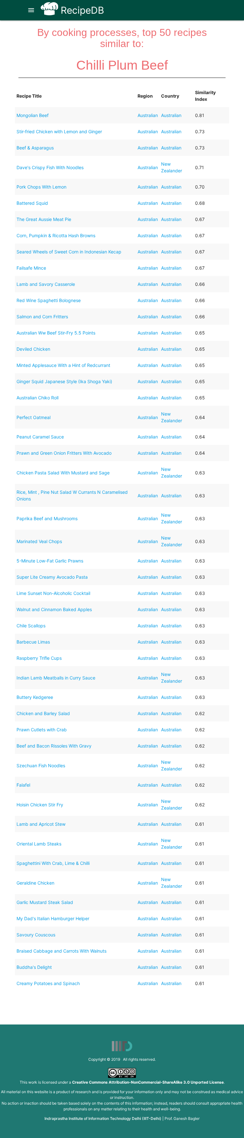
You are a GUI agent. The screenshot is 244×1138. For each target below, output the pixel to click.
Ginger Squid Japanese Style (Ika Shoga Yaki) (64, 381)
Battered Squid (32, 203)
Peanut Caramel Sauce (40, 436)
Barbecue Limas (33, 642)
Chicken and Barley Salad (43, 713)
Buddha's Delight (34, 967)
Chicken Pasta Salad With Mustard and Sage (63, 472)
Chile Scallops (31, 625)
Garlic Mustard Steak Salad (45, 902)
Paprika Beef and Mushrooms (47, 518)
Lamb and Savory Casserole (46, 284)
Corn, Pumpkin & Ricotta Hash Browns (56, 235)
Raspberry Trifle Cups (39, 658)
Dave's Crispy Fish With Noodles (50, 167)
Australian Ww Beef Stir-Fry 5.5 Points (56, 332)
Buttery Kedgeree (35, 697)
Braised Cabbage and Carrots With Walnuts (61, 951)
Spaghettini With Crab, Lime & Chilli (53, 863)
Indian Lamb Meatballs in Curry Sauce (56, 677)
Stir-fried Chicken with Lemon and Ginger (59, 131)
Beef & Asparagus (35, 147)
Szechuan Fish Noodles (41, 765)
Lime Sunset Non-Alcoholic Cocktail (53, 593)
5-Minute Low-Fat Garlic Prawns (50, 560)
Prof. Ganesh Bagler (182, 1118)
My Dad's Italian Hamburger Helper (53, 918)
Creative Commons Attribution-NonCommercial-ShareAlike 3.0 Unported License (148, 1082)
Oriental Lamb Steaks (39, 843)
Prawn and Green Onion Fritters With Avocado (64, 453)
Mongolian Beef (33, 115)
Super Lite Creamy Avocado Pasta (52, 577)
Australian (148, 115)
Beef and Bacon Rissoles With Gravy (54, 745)
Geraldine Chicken (35, 883)
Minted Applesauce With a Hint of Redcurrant (63, 365)
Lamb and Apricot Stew (41, 824)
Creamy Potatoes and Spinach (48, 983)
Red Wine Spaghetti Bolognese (49, 300)
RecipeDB (81, 10)
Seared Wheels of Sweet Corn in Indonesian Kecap (69, 251)
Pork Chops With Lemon (41, 187)
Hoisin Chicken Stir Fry (40, 804)
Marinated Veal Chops (39, 541)
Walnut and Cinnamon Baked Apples (54, 609)
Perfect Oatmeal (34, 417)
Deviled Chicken (33, 349)
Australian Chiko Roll (37, 397)
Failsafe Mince (31, 268)
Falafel (23, 785)
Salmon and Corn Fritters (42, 316)
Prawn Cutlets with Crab (42, 729)
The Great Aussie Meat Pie (44, 219)
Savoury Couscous (36, 934)
